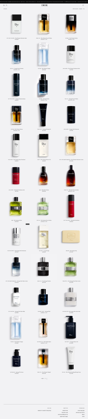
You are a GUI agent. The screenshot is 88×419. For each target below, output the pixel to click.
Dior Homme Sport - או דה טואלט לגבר (44, 341)
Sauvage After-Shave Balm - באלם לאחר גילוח (16, 311)
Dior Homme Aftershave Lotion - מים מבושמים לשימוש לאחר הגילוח (71, 159)
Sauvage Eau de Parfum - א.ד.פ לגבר (16, 68)
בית (83, 8)
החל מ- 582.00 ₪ (17, 130)
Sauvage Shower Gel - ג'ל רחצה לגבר (71, 341)
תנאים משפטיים (81, 408)
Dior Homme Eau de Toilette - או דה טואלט (44, 38)
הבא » (42, 378)
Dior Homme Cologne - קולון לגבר (44, 68)
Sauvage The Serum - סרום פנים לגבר (16, 372)
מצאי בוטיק (49, 408)
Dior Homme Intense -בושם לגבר (17, 129)
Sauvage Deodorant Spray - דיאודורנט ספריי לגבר (16, 98)
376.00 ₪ (16, 373)
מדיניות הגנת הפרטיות (80, 412)
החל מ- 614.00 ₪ (71, 39)
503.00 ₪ (44, 373)
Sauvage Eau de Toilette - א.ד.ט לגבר (71, 98)
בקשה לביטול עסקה (64, 416)
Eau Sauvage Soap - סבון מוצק (71, 250)
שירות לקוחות (65, 408)
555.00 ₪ (44, 69)
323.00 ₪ (71, 282)
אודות (83, 416)
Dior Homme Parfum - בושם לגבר (71, 38)
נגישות (83, 414)
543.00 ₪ (44, 191)
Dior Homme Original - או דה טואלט (44, 372)
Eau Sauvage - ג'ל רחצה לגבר (44, 250)
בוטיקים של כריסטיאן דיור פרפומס (44, 410)
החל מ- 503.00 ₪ (44, 39)
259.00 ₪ (16, 39)
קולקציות (80, 8)
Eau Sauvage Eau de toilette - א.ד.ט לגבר (44, 220)
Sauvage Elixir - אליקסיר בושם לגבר (44, 311)
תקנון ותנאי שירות (81, 410)
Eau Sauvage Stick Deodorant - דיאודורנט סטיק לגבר (16, 250)
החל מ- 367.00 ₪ (71, 100)
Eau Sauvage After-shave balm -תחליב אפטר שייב (71, 311)
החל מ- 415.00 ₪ (17, 69)
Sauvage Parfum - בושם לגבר (44, 98)
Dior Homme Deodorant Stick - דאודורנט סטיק (71, 68)
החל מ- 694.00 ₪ (44, 312)
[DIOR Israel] (45, 5)
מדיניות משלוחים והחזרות (63, 414)
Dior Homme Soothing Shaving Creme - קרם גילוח (71, 372)
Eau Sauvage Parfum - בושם (16, 220)
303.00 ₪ (16, 282)
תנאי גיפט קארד (64, 412)
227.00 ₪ (44, 130)
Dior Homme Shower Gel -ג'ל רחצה (44, 159)
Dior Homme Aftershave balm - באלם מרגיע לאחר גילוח (17, 38)
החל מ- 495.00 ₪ (44, 100)
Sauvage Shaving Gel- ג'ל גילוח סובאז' (44, 129)
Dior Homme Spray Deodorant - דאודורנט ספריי (16, 159)
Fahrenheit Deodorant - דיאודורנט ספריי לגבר (71, 220)
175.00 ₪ (71, 69)
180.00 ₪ (16, 100)
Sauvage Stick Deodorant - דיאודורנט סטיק (71, 129)
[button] (6, 5)
